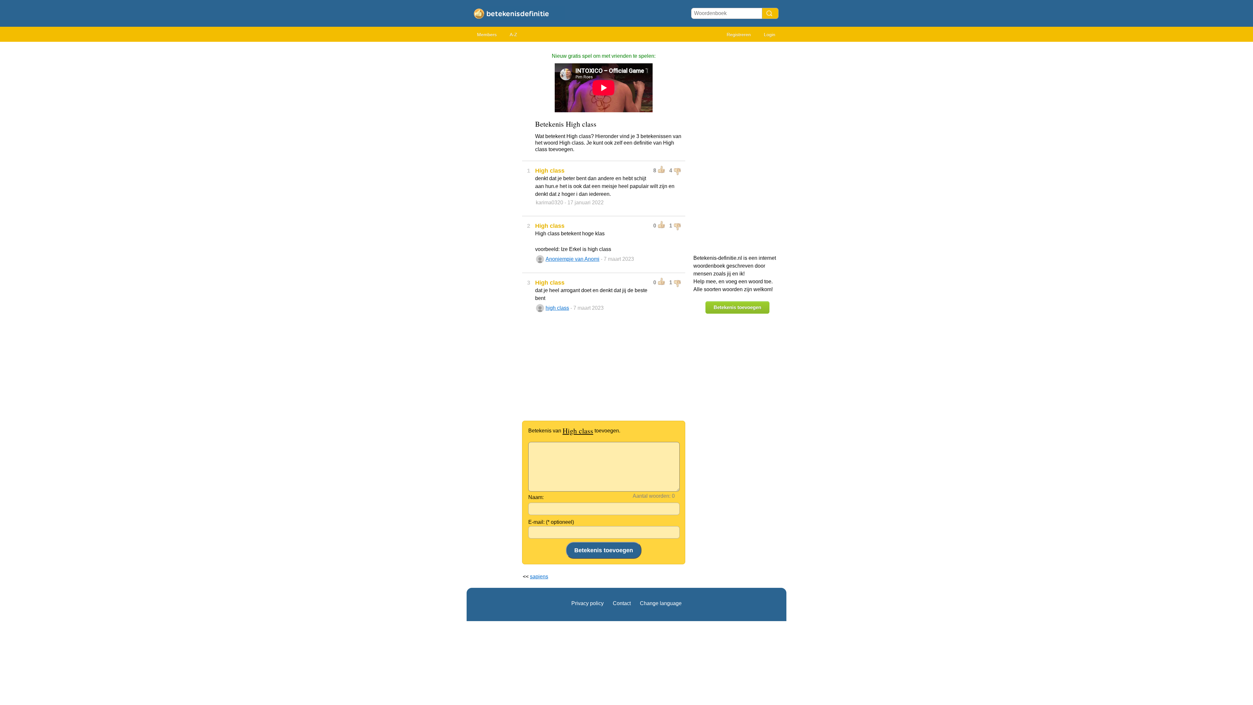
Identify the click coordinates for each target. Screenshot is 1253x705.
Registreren (739, 34)
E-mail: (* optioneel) (551, 522)
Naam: (536, 497)
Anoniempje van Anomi (572, 259)
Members (487, 34)
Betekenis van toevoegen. (574, 430)
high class (557, 308)
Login (769, 34)
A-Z (513, 34)
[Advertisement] (493, 144)
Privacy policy (587, 603)
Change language (661, 603)
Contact (622, 603)
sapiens (539, 576)
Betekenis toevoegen (737, 307)
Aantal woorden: (652, 496)
